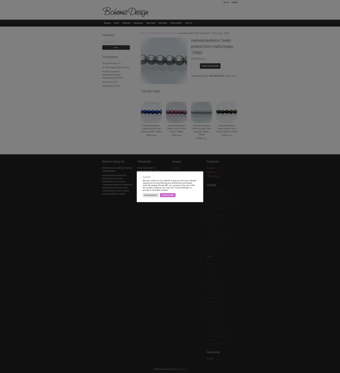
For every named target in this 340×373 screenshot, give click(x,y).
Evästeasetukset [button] (150, 195)
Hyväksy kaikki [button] (168, 195)
